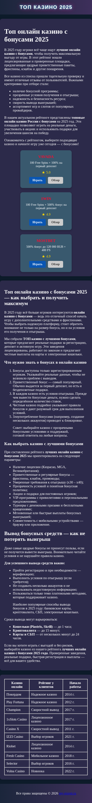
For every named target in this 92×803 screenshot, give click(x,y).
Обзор (55, 180)
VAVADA (46, 157)
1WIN (46, 199)
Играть (37, 180)
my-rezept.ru (67, 793)
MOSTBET (46, 241)
